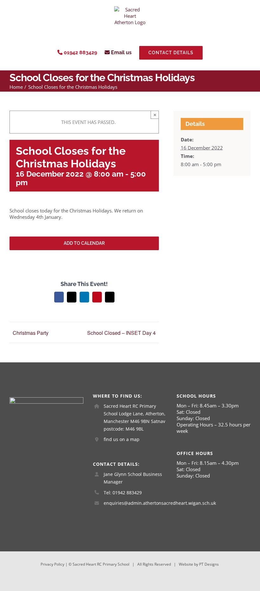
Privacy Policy (52, 564)
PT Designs (209, 564)
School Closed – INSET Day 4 (121, 332)
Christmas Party (31, 332)
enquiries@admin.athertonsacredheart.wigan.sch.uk (135, 503)
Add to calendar (84, 243)
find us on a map (122, 439)
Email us (121, 52)
